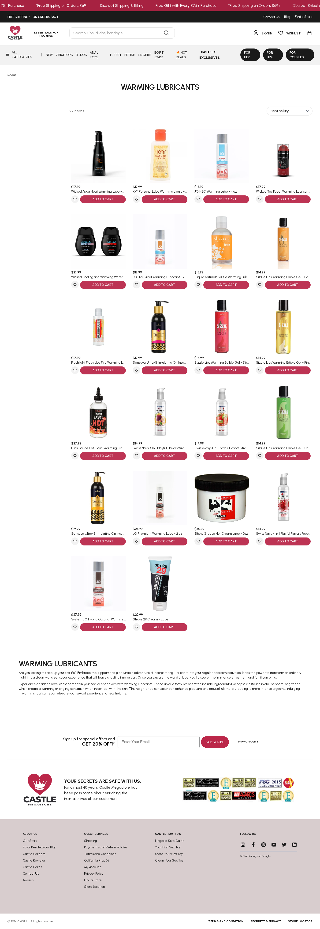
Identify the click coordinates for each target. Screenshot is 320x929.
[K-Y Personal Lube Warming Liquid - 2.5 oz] (160, 156)
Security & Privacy (265, 921)
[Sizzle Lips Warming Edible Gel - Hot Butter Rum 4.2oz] (283, 241)
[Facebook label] (253, 844)
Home (11, 75)
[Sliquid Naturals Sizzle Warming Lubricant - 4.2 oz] (221, 241)
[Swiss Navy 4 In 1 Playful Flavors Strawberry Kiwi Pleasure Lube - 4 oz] (221, 412)
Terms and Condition (225, 921)
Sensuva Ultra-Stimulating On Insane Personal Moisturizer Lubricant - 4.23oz (160, 363)
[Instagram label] (243, 844)
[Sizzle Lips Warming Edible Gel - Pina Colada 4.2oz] (283, 327)
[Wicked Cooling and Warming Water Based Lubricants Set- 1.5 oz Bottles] (98, 241)
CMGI (21, 921)
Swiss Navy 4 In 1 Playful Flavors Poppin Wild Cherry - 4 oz (283, 534)
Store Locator (300, 921)
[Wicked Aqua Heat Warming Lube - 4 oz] (98, 156)
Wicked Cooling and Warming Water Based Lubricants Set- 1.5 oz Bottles (98, 277)
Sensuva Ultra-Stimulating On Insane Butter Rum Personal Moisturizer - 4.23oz (98, 534)
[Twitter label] (284, 844)
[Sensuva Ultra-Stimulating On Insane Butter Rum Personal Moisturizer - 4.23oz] (98, 498)
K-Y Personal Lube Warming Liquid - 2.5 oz (160, 192)
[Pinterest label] (263, 844)
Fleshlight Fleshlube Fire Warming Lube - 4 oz (98, 363)
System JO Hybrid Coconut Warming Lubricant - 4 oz (98, 619)
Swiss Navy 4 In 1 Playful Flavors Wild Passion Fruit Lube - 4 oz (160, 448)
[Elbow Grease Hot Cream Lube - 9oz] (221, 498)
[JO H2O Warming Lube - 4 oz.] (221, 156)
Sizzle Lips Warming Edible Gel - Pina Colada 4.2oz (283, 363)
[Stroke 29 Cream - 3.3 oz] (160, 583)
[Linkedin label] (294, 844)
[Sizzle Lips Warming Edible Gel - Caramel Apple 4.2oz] (283, 412)
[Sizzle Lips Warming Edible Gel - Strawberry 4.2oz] (221, 327)
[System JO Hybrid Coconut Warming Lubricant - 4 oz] (98, 583)
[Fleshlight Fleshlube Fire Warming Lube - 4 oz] (98, 327)
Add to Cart (102, 199)
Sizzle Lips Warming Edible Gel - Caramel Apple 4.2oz (283, 448)
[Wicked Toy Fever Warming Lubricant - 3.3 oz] (283, 156)
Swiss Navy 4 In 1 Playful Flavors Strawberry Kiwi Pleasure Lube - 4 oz (221, 448)
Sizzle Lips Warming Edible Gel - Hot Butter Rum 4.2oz (283, 277)
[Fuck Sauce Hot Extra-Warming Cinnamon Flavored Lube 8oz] (98, 412)
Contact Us (271, 17)
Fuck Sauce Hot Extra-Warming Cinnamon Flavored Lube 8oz (98, 448)
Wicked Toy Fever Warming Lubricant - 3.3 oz (283, 192)
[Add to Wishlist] (75, 199)
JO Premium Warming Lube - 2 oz (157, 534)
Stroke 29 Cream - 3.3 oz (150, 619)
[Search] (166, 33)
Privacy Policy (248, 741)
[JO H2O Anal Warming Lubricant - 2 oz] (160, 241)
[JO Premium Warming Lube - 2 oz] (160, 498)
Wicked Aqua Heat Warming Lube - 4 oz (98, 192)
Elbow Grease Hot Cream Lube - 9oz (221, 534)
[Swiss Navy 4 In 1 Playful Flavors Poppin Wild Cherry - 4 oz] (283, 498)
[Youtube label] (274, 844)
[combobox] (122, 33)
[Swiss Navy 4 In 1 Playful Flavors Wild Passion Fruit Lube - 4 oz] (160, 412)
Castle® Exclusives (209, 55)
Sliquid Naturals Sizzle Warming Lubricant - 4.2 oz (221, 277)
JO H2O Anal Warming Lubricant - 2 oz (160, 277)
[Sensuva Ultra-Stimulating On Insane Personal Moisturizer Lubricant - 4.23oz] (160, 327)
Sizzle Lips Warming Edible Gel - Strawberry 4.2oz (221, 363)
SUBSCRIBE (215, 742)
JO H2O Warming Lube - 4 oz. (216, 192)
